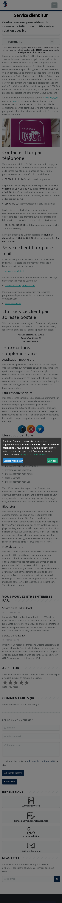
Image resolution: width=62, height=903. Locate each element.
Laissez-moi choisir (13, 460)
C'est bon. (52, 460)
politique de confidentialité (33, 454)
